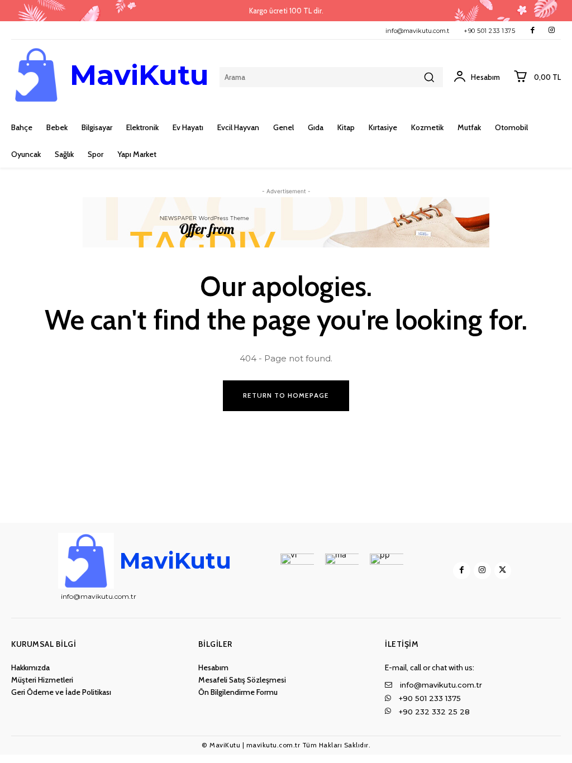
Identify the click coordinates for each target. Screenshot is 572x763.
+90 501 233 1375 (489, 31)
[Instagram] (551, 30)
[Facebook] (532, 30)
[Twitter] (503, 570)
